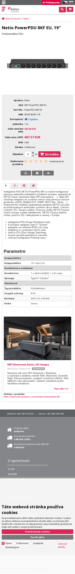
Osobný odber (21, 430)
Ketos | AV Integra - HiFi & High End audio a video (13, 10)
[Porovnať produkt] (26, 173)
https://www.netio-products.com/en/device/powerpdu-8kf (32, 396)
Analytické (38, 543)
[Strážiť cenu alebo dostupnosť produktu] (37, 173)
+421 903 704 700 (55, 413)
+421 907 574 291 (25, 413)
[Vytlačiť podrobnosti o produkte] (48, 173)
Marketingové (12, 547)
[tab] (6, 186)
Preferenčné (22, 543)
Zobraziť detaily (62, 545)
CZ (64, 2)
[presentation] (6, 185)
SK (70, 2)
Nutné (9, 543)
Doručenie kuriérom (24, 438)
